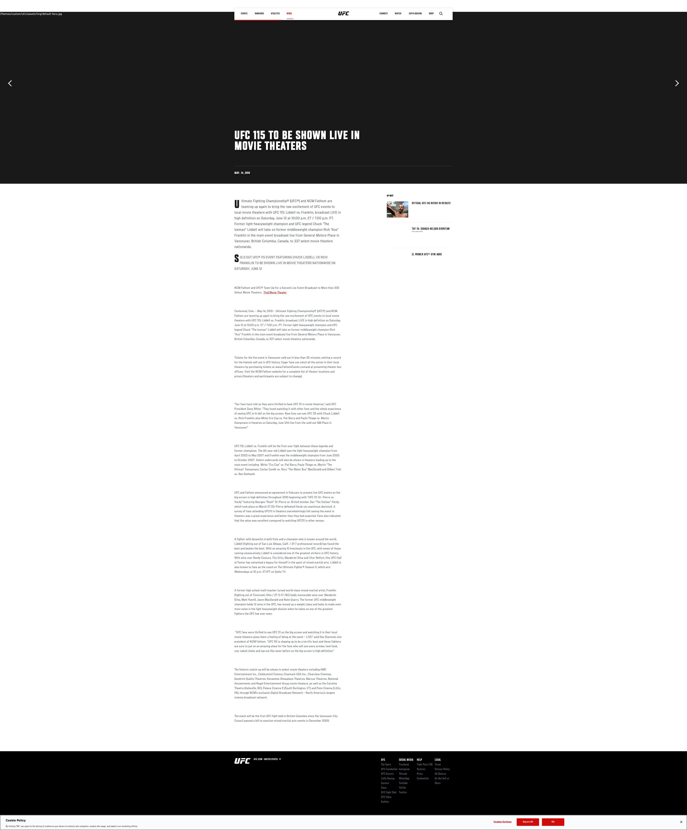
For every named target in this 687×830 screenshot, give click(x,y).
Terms (438, 764)
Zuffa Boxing (415, 13)
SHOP (431, 13)
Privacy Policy (442, 769)
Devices (421, 769)
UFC (383, 760)
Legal (438, 760)
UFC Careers (387, 774)
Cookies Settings (502, 822)
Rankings (259, 13)
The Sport (386, 764)
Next (676, 83)
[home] (344, 13)
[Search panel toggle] (441, 13)
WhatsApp (404, 778)
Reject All (528, 822)
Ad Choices (440, 774)
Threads (403, 774)
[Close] (681, 822)
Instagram (404, 769)
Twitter (403, 792)
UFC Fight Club (388, 792)
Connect (383, 13)
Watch (398, 13)
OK (553, 822)
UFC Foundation (389, 769)
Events (244, 13)
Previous (11, 83)
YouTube (403, 783)
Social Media (406, 760)
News (289, 13)
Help (419, 760)
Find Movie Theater (275, 292)
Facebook (404, 764)
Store (384, 788)
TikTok (402, 788)
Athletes (275, 13)
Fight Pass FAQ (425, 764)
